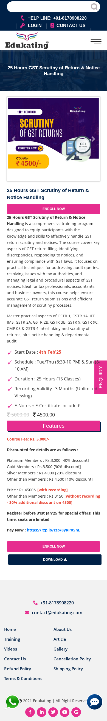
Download (53, 560)
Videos (10, 649)
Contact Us (15, 658)
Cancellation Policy (72, 658)
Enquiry (100, 377)
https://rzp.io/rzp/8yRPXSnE (53, 530)
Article (60, 639)
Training (12, 639)
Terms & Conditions (23, 678)
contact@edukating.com (57, 613)
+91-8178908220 (57, 603)
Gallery (60, 649)
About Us (63, 629)
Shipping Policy (68, 668)
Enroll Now (54, 209)
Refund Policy (17, 668)
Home (10, 629)
